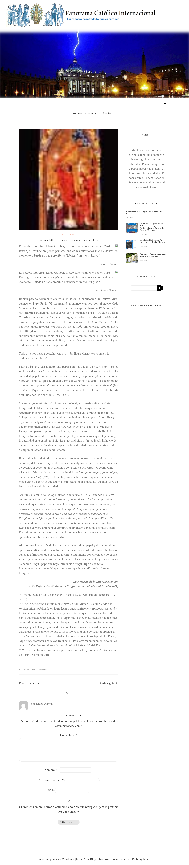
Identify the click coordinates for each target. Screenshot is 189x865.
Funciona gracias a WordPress (56, 859)
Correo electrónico (51, 780)
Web (51, 790)
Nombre (50, 770)
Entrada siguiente (107, 683)
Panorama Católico (68, 235)
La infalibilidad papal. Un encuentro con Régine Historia (152, 241)
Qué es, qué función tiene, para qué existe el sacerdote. (153, 255)
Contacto (108, 113)
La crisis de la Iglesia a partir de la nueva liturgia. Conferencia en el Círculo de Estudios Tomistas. (152, 226)
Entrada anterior (29, 683)
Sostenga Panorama (83, 113)
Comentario (68, 735)
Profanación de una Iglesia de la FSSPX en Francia (144, 212)
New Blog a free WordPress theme (105, 859)
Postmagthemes (141, 859)
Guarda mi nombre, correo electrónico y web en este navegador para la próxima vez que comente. (68, 809)
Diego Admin (44, 704)
